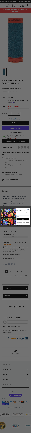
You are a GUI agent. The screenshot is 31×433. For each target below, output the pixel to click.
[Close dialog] (28, 209)
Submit (22, 219)
